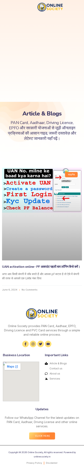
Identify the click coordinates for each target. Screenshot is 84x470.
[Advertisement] (42, 58)
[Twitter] (40, 344)
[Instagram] (33, 344)
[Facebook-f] (25, 344)
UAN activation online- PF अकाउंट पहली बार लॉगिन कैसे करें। (41, 266)
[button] (8, 7)
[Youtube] (48, 344)
